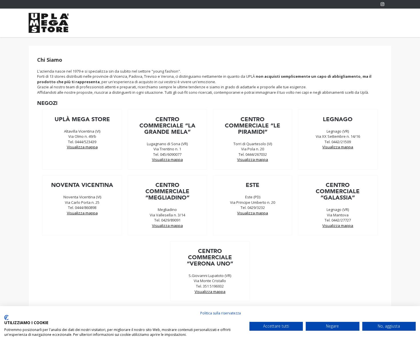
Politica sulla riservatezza (220, 313)
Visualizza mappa (82, 146)
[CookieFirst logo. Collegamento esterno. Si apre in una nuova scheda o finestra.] (6, 317)
